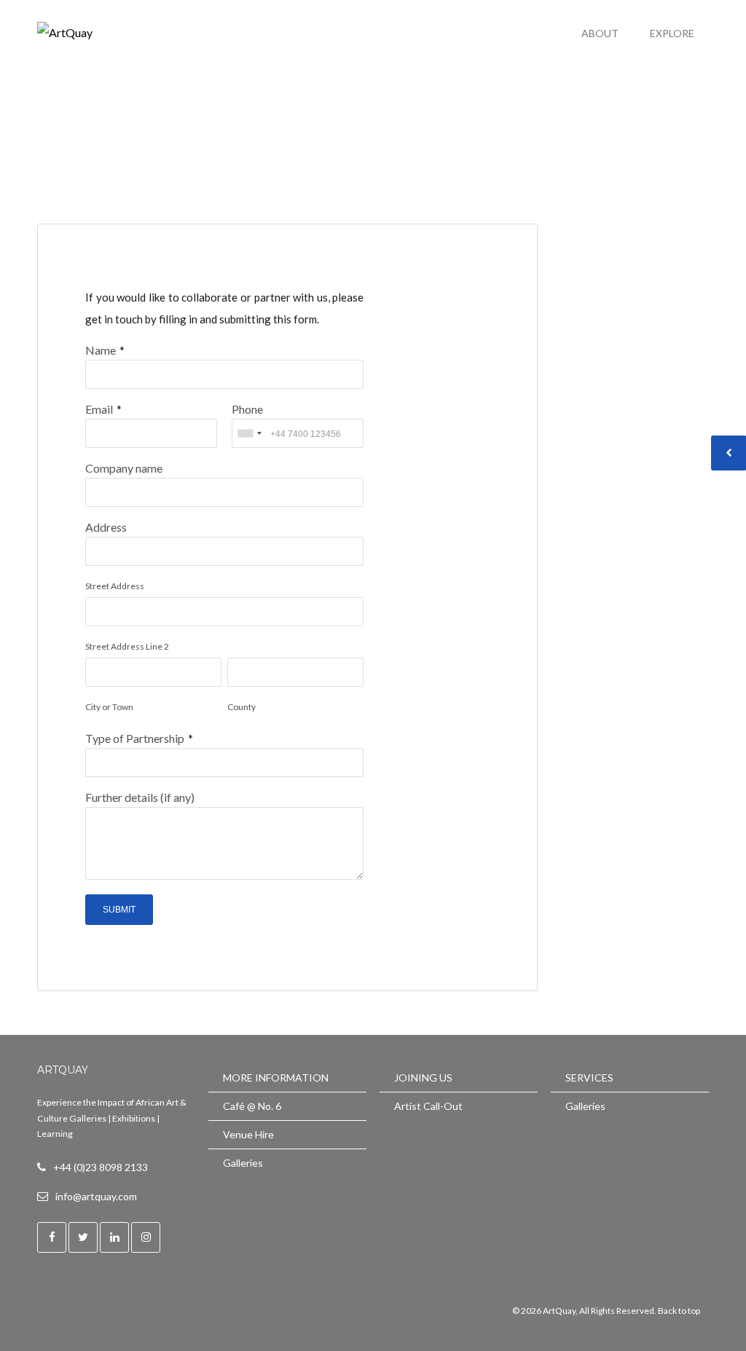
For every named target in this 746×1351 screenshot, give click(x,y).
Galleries (243, 1163)
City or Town (109, 706)
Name (100, 350)
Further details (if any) (140, 797)
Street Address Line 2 (127, 646)
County (241, 706)
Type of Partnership (134, 738)
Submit (119, 910)
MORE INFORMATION (276, 1077)
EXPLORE (672, 33)
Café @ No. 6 (252, 1106)
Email (99, 409)
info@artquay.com (96, 1196)
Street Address (114, 585)
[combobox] (249, 433)
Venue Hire (248, 1134)
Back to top (679, 1310)
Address (106, 527)
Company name (123, 468)
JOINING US (423, 1077)
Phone (247, 409)
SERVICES (589, 1077)
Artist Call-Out (428, 1106)
